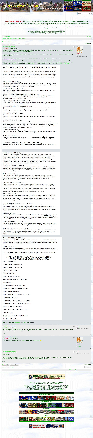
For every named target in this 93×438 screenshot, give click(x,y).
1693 (80, 55)
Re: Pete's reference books (9, 351)
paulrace (78, 53)
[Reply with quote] (74, 47)
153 (79, 327)
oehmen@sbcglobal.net (64, 63)
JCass (6, 327)
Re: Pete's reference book (9, 326)
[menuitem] (9, 36)
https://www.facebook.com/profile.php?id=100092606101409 (69, 27)
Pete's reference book (9, 42)
